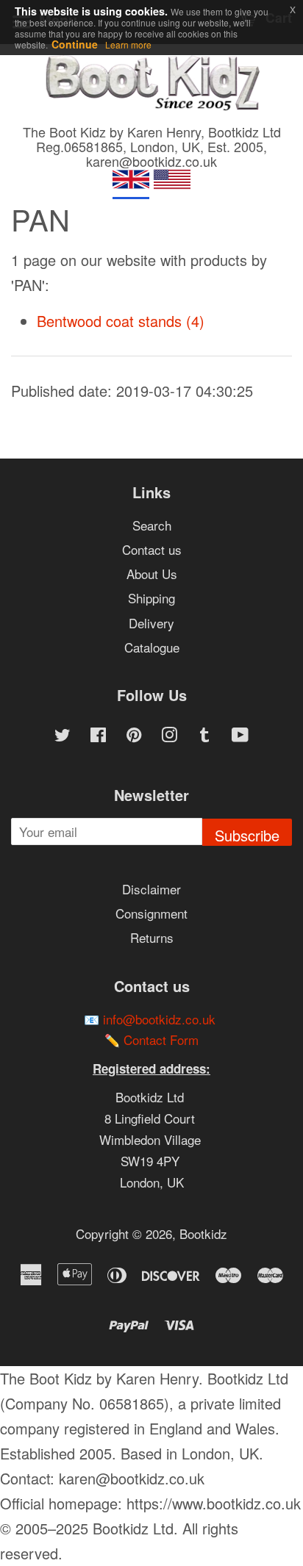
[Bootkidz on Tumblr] (204, 736)
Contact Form (161, 1039)
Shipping (151, 598)
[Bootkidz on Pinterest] (134, 736)
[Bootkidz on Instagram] (169, 736)
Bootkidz (203, 1233)
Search (151, 525)
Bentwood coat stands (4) (120, 320)
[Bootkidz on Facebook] (98, 736)
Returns (152, 937)
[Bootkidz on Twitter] (62, 736)
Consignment (151, 913)
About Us (151, 573)
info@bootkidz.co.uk (159, 1019)
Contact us (152, 549)
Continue (74, 44)
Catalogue (151, 647)
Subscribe (247, 835)
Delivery (151, 623)
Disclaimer (151, 889)
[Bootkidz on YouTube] (240, 736)
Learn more (128, 44)
